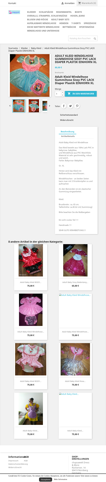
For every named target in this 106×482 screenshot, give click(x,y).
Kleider (31, 12)
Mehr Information (60, 479)
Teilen (63, 106)
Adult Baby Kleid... (31, 430)
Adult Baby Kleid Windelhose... (30, 331)
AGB (26, 460)
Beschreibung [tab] (67, 131)
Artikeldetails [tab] (68, 136)
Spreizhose (90, 23)
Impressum (13, 460)
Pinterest (77, 106)
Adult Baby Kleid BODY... (30, 282)
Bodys (78, 12)
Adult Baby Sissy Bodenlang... (75, 282)
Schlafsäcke (46, 12)
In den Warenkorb (81, 93)
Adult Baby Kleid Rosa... (75, 381)
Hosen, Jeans (77, 15)
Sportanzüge (86, 27)
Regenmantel (64, 12)
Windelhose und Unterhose (43, 30)
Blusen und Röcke (37, 19)
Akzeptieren (46, 479)
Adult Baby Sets (60, 19)
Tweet (70, 106)
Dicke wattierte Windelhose (43, 27)
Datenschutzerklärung (18, 464)
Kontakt (12, 3)
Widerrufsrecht (15, 467)
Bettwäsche (69, 27)
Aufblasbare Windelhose (41, 23)
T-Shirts (76, 23)
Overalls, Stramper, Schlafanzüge (47, 15)
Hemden (63, 23)
